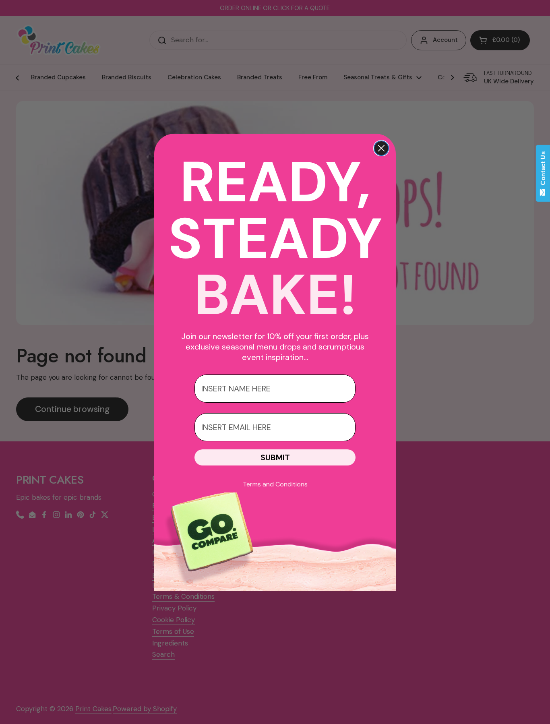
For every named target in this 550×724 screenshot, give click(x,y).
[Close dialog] (381, 148)
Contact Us (543, 170)
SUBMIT (275, 457)
